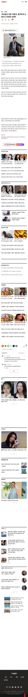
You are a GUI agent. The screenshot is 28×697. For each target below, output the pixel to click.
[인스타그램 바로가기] (15, 687)
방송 (2, 379)
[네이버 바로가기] (18, 687)
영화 (17, 677)
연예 (2, 11)
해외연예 (3, 479)
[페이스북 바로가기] (7, 687)
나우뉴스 (3, 528)
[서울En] (4, 2)
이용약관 (8, 691)
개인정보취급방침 (14, 691)
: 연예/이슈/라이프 (6, 568)
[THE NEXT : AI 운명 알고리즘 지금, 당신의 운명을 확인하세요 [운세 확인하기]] (14, 144)
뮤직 (11, 677)
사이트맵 (19, 691)
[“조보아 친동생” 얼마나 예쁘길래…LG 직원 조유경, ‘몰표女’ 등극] (24, 580)
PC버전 (22, 691)
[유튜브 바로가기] (13, 687)
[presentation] (11, 404)
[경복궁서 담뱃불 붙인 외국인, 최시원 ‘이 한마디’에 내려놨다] (24, 587)
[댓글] (12, 20)
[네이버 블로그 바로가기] (21, 687)
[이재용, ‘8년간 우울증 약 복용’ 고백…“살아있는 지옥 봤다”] (24, 573)
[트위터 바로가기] (10, 687)
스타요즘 (5, 11)
